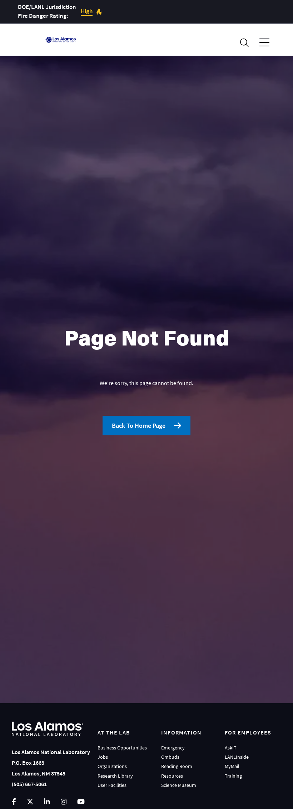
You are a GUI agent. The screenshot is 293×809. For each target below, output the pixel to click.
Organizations (112, 766)
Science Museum (178, 785)
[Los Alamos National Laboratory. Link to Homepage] (61, 40)
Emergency (173, 747)
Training (233, 776)
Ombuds (170, 757)
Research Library (115, 776)
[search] (244, 42)
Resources (172, 776)
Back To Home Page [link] (138, 425)
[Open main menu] (264, 42)
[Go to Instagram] (63, 801)
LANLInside (237, 757)
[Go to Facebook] (14, 801)
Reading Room (176, 766)
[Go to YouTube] (81, 801)
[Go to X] (30, 801)
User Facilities (112, 785)
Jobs (103, 757)
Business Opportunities (122, 747)
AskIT (231, 747)
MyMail (232, 766)
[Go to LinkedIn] (47, 801)
